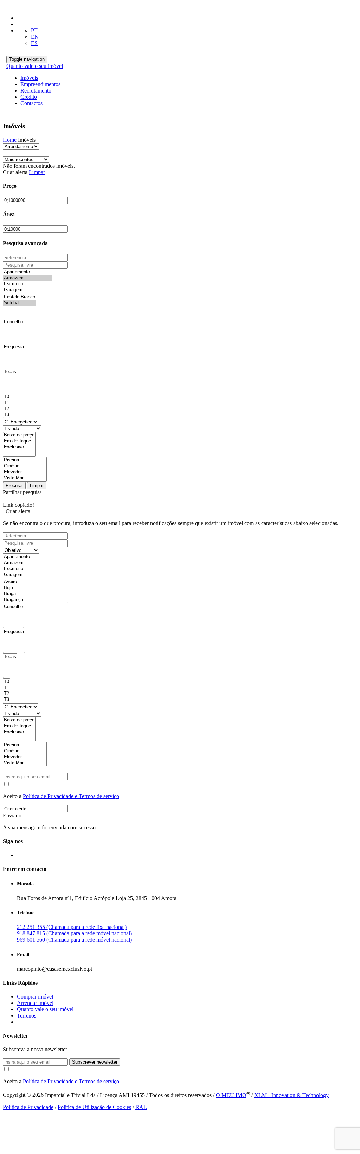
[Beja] (35, 588)
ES (34, 43)
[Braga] (35, 594)
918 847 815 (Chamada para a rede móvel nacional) (74, 933)
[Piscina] (24, 460)
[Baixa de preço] (19, 435)
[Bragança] (35, 600)
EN (35, 37)
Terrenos (26, 1016)
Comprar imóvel (35, 997)
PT (34, 30)
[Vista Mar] (24, 478)
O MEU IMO (231, 1095)
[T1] (6, 403)
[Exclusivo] (19, 447)
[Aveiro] (35, 582)
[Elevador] (24, 472)
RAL (141, 1107)
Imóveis (29, 78)
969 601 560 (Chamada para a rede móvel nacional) (74, 940)
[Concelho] (13, 322)
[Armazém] (27, 278)
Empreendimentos (40, 84)
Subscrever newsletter (94, 1062)
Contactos (31, 103)
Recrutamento (35, 91)
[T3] (6, 415)
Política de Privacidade (28, 1107)
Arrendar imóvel (35, 1003)
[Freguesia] (14, 347)
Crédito (28, 97)
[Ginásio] (24, 466)
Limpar (37, 172)
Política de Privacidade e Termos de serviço (71, 796)
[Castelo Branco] (19, 297)
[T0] (6, 397)
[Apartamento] (27, 272)
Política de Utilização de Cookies (94, 1107)
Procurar (14, 485)
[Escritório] (27, 284)
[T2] (6, 409)
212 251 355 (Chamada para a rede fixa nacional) (72, 927)
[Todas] (10, 372)
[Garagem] (27, 290)
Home (10, 140)
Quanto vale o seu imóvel (34, 66)
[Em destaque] (19, 441)
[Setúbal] (19, 303)
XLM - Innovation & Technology (291, 1095)
